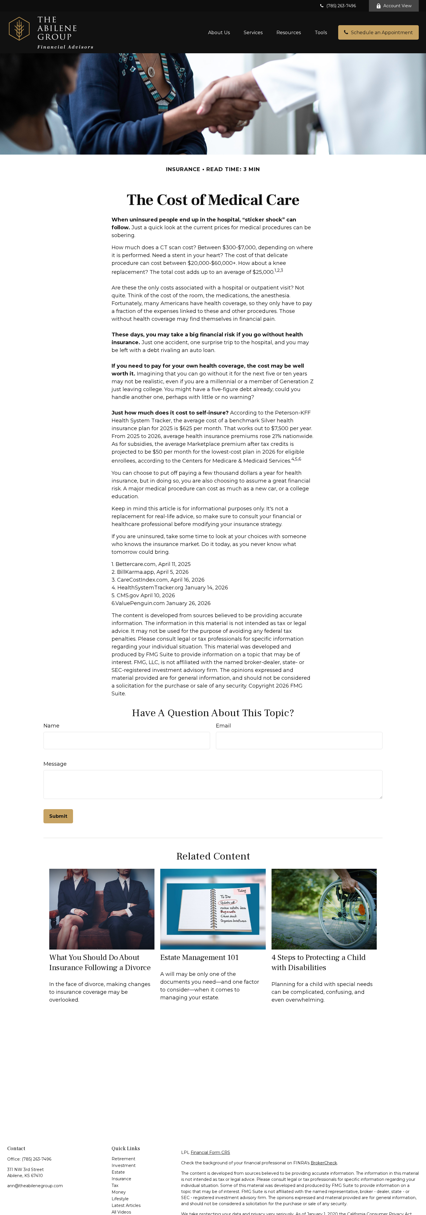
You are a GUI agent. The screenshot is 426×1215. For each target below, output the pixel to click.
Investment (124, 1165)
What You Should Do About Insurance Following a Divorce (100, 962)
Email (223, 726)
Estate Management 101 (199, 957)
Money (119, 1192)
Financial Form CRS (210, 1152)
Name (51, 726)
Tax (115, 1185)
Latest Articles (126, 1205)
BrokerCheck (324, 1162)
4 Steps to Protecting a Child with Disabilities (319, 962)
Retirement (123, 1158)
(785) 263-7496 (341, 5)
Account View (397, 5)
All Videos (121, 1212)
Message (55, 764)
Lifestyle (120, 1198)
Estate (118, 1172)
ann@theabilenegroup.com (35, 1185)
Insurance (121, 1178)
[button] (218, 32)
